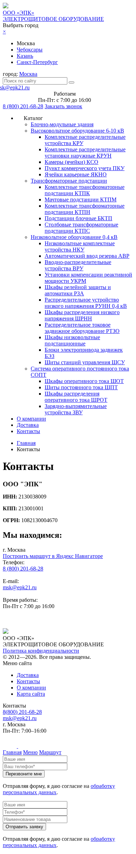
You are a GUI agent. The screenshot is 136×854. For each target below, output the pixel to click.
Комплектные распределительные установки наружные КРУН (85, 152)
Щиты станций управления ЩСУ (85, 362)
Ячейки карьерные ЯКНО (76, 174)
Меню (30, 752)
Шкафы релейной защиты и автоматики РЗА (78, 290)
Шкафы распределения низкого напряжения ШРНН (82, 315)
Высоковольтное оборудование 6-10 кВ (77, 131)
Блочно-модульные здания (62, 124)
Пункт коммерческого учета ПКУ (84, 168)
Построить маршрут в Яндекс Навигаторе (53, 556)
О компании (31, 419)
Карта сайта (31, 694)
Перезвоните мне (24, 773)
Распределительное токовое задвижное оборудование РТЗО (82, 328)
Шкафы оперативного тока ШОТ (84, 381)
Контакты (28, 431)
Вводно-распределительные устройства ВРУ (78, 265)
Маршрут (50, 752)
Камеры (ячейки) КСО (71, 162)
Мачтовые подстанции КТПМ (80, 199)
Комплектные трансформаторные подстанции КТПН (84, 209)
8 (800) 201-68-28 (23, 106)
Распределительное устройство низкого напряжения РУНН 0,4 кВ (86, 303)
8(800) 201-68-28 (22, 712)
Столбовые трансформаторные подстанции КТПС (81, 228)
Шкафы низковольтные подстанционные (72, 340)
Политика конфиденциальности (41, 651)
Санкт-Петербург (37, 62)
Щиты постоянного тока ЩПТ (81, 387)
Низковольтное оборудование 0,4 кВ (74, 237)
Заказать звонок (63, 106)
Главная (12, 752)
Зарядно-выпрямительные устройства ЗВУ (76, 409)
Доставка (28, 425)
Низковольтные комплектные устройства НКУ (80, 246)
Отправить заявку (24, 826)
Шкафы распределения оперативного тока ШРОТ (76, 397)
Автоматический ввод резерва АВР (87, 256)
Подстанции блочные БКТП (78, 218)
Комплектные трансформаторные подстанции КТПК (84, 190)
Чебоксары (30, 50)
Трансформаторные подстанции (69, 181)
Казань (25, 56)
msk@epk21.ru (20, 587)
